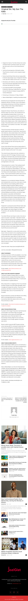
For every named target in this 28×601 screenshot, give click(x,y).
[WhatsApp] (11, 16)
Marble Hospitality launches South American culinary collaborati (11, 552)
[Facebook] (2, 16)
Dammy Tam (3, 448)
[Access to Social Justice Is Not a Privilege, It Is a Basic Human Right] (4, 533)
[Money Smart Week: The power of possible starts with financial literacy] (14, 434)
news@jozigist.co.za (16, 583)
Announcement (7, 4)
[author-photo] (14, 413)
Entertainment (9, 6)
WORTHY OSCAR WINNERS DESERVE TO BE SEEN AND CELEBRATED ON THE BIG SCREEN (21, 400)
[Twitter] (5, 16)
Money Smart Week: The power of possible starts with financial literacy (12, 446)
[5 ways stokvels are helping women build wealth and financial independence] (4, 458)
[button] (2, 2)
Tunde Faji (4, 13)
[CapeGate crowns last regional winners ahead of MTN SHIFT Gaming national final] (4, 470)
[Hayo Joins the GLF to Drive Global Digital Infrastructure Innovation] (4, 514)
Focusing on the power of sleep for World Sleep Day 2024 (7, 399)
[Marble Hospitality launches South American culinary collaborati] (14, 543)
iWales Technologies (19, 599)
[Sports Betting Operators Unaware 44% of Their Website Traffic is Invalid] (4, 520)
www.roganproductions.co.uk (15, 339)
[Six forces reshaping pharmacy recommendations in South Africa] (4, 476)
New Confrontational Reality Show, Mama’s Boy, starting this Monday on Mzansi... (12, 500)
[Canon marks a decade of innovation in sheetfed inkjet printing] (4, 527)
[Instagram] (14, 592)
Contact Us (14, 597)
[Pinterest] (8, 16)
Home (2, 4)
